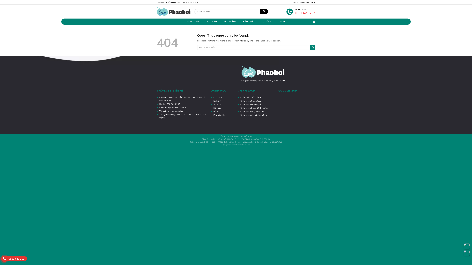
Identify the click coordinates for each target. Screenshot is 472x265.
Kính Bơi (217, 101)
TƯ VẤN (265, 21)
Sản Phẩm (229, 21)
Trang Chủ (193, 21)
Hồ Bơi (216, 111)
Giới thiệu (211, 21)
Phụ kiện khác (219, 115)
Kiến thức (248, 21)
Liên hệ (281, 21)
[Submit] (264, 11)
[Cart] (314, 21)
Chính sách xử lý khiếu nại (252, 111)
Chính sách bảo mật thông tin (254, 108)
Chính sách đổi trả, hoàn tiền (253, 115)
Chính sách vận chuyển (251, 104)
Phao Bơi (217, 97)
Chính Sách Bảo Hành (250, 97)
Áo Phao (217, 104)
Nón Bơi (217, 108)
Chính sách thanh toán (250, 101)
